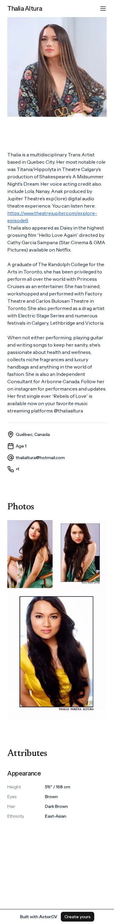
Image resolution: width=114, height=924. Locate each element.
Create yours (77, 916)
